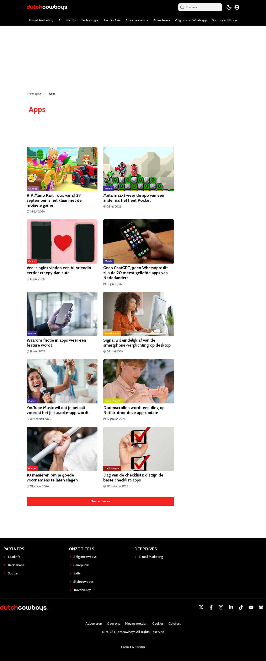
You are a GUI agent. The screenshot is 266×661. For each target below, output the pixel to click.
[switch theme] (229, 7)
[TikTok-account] (241, 607)
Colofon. (175, 624)
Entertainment (113, 400)
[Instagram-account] (221, 607)
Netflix (71, 20)
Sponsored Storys (225, 20)
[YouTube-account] (251, 607)
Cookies (158, 624)
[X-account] (201, 607)
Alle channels (135, 20)
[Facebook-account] (211, 607)
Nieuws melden (136, 624)
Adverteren (161, 20)
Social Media (112, 333)
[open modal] (236, 7)
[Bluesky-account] (261, 607)
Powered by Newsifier (133, 646)
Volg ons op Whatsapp (191, 20)
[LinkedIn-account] (231, 607)
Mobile (108, 188)
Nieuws (32, 468)
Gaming (32, 188)
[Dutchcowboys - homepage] (47, 7)
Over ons (113, 624)
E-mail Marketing (41, 20)
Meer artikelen (100, 501)
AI (59, 20)
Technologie (90, 20)
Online (32, 261)
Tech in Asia (112, 20)
